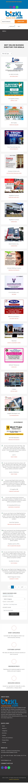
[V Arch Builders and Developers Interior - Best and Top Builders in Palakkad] (14, 282)
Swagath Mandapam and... (14, 413)
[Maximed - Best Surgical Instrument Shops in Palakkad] (14, 331)
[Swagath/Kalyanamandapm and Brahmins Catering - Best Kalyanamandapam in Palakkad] (14, 403)
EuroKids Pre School (14, 561)
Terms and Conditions (7, 737)
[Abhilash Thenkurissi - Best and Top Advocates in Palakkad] (14, 355)
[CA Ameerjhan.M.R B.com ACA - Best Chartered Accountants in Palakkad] (14, 499)
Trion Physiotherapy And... (14, 147)
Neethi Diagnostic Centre (14, 577)
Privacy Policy (5, 740)
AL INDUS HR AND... (14, 74)
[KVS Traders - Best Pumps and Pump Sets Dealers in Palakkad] (14, 113)
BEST (19, 26)
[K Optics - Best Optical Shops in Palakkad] (14, 379)
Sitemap (4, 742)
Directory (4, 34)
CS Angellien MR (14, 489)
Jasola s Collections (14, 472)
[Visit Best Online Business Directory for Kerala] (14, 14)
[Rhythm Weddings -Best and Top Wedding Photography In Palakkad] (14, 427)
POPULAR (11, 26)
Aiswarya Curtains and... (14, 171)
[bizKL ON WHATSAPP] (17, 7)
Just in (14, 455)
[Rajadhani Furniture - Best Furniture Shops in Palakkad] (14, 185)
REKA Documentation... (14, 316)
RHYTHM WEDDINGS (14, 437)
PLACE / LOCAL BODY (8, 601)
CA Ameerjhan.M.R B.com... (14, 505)
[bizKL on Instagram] (14, 7)
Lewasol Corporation (14, 779)
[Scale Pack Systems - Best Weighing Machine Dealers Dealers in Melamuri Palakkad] (14, 516)
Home (3, 30)
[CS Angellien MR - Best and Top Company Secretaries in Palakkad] (14, 483)
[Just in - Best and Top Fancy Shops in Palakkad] (14, 448)
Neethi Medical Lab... (14, 244)
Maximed (14, 340)
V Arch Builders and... (14, 292)
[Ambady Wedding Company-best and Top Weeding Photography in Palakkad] (14, 258)
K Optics (14, 389)
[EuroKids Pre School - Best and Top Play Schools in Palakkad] (14, 554)
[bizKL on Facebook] (10, 7)
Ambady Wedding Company (14, 268)
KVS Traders (14, 122)
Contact (3, 35)
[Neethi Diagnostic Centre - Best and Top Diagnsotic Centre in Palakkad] (14, 571)
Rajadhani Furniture (14, 195)
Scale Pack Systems (14, 522)
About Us (4, 31)
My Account (4, 37)
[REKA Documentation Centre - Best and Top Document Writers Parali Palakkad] (14, 306)
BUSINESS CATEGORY (8, 596)
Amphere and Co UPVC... (14, 544)
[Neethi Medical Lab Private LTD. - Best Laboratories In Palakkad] (14, 234)
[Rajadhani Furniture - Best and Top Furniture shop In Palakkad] (14, 209)
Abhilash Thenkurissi (14, 365)
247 (22, 587)
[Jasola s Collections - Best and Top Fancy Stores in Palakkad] (14, 465)
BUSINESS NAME (7, 607)
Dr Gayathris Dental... (14, 98)
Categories (4, 32)
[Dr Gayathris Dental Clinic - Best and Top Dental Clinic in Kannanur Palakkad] (14, 88)
